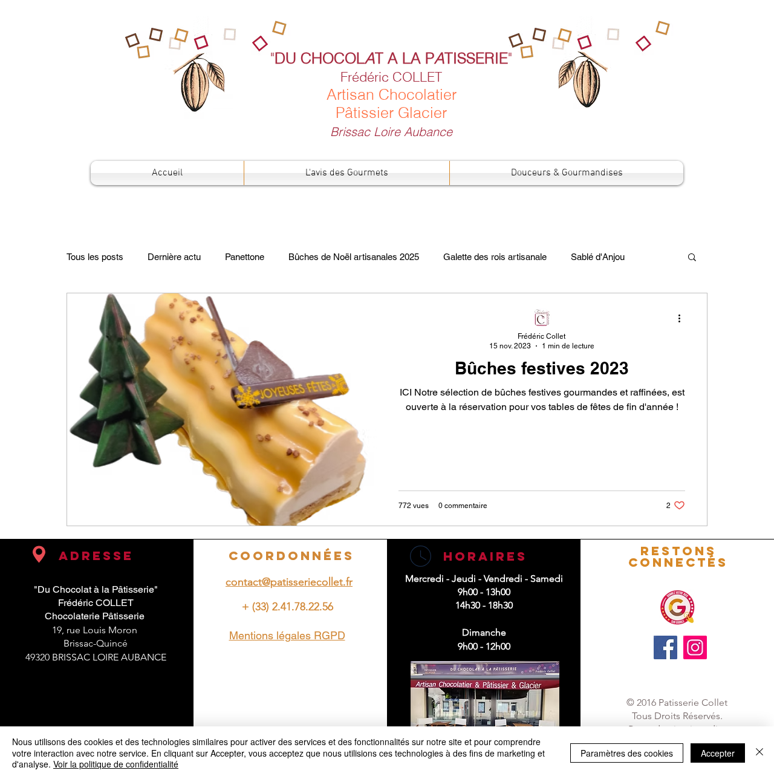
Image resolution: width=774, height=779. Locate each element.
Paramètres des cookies (626, 753)
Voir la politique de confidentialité (115, 764)
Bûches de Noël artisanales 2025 (353, 257)
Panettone (244, 257)
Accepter (718, 753)
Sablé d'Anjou (598, 257)
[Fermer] (759, 752)
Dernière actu (174, 257)
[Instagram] (695, 647)
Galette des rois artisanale (495, 257)
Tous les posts (95, 257)
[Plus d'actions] (683, 318)
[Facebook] (665, 647)
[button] (692, 258)
